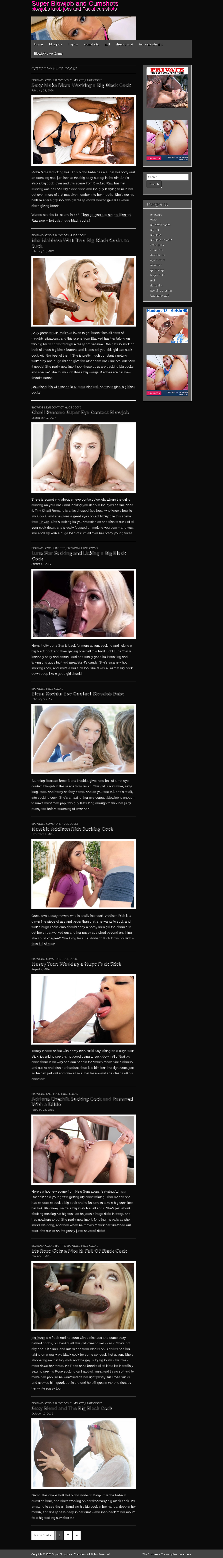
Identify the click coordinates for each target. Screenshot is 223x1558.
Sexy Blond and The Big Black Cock (71, 1408)
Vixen (87, 786)
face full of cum (42, 943)
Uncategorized (159, 295)
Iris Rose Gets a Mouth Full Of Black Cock (79, 1250)
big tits (73, 44)
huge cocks (93, 80)
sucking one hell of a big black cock (57, 189)
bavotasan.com (182, 1554)
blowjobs (55, 44)
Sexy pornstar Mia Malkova (51, 333)
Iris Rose (38, 1337)
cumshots (91, 44)
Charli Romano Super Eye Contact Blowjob (80, 412)
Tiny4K (44, 521)
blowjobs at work (161, 239)
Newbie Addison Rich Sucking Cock (72, 828)
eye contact (54, 407)
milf (107, 44)
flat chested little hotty (87, 510)
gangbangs (157, 270)
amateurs (156, 214)
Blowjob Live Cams (48, 53)
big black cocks (42, 80)
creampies (157, 245)
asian (153, 219)
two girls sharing (151, 44)
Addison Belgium (92, 1495)
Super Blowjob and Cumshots (69, 1554)
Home (38, 44)
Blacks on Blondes (104, 1349)
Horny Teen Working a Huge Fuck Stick (76, 963)
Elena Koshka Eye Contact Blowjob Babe (77, 693)
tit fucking (156, 285)
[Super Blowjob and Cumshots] (111, 20)
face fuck (53, 1094)
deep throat (124, 44)
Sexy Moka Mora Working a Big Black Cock (80, 85)
